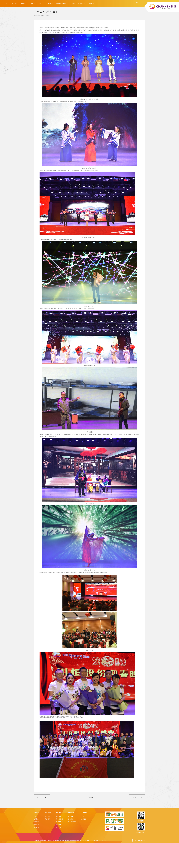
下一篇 (134, 797)
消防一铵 (58, 827)
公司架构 (36, 819)
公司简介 (36, 816)
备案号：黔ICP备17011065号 (87, 840)
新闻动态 (47, 816)
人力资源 (72, 3)
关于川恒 (14, 3)
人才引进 (84, 819)
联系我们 (91, 3)
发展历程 (36, 824)
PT (134, 3)
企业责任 (50, 3)
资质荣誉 (36, 822)
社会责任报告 (72, 822)
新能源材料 (59, 819)
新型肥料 (58, 824)
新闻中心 (23, 3)
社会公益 (70, 819)
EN (131, 3)
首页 (6, 3)
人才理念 (84, 816)
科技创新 (36, 827)
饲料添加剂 (59, 822)
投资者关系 (81, 3)
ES (137, 3)
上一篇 (45, 797)
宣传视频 (47, 819)
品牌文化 (41, 3)
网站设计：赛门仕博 (101, 840)
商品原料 (58, 816)
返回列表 (91, 797)
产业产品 (32, 3)
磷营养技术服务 (61, 3)
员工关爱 (70, 816)
